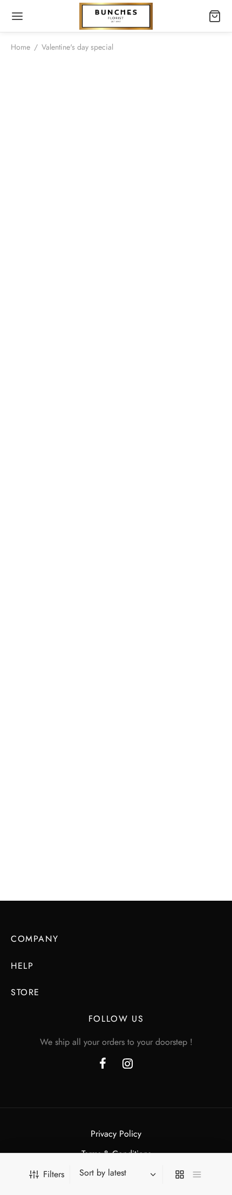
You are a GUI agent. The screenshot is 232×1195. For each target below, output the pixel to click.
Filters (53, 1174)
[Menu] (17, 16)
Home (20, 47)
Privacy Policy (116, 1134)
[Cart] (214, 16)
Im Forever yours (116, 291)
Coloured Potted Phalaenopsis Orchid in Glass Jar (116, 601)
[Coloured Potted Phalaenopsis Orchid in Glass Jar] (116, 471)
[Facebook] (103, 1064)
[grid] (180, 1174)
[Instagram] (127, 1064)
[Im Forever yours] (116, 169)
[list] (197, 1174)
